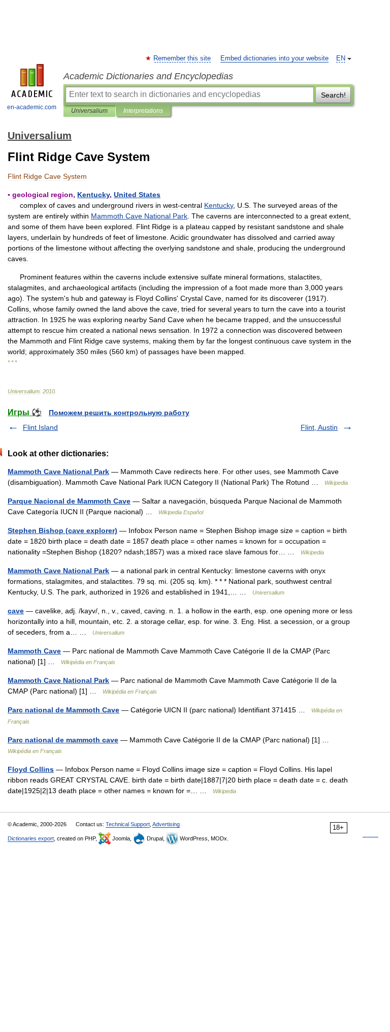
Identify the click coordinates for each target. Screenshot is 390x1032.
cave (16, 611)
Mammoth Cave (34, 651)
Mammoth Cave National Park (58, 471)
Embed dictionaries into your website (274, 58)
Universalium (89, 110)
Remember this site (182, 58)
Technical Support (128, 824)
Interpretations (143, 110)
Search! (333, 95)
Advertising (166, 824)
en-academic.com (31, 107)
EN (340, 58)
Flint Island (40, 427)
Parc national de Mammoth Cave (63, 710)
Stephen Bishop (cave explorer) (62, 530)
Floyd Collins (31, 769)
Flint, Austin (319, 427)
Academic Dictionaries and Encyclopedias (148, 76)
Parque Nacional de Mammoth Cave (69, 501)
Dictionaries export (31, 838)
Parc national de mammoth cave (63, 740)
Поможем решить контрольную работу (119, 413)
